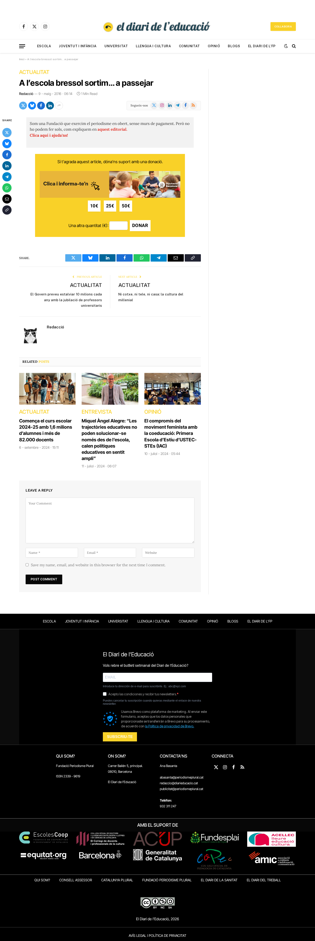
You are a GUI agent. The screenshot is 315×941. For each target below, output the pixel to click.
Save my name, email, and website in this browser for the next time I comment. (98, 565)
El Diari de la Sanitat (219, 880)
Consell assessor (75, 880)
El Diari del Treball (264, 880)
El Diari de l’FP (262, 46)
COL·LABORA (283, 26)
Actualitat (34, 72)
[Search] (293, 46)
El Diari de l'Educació (122, 782)
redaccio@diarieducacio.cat (179, 783)
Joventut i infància (78, 46)
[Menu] (22, 46)
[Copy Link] (7, 210)
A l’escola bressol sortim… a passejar (86, 83)
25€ (110, 206)
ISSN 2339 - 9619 (68, 776)
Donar (140, 225)
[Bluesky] (7, 143)
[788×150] (110, 196)
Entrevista (97, 412)
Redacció (26, 93)
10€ (94, 206)
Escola (44, 46)
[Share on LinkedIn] (50, 105)
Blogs (234, 46)
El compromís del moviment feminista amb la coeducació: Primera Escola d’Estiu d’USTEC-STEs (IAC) (170, 433)
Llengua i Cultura (153, 46)
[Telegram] (7, 176)
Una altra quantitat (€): (88, 225)
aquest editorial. (112, 129)
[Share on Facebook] (41, 105)
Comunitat (189, 46)
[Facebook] (7, 154)
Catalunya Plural (117, 880)
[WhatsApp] (7, 187)
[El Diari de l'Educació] (157, 26)
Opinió (214, 46)
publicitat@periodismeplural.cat (181, 789)
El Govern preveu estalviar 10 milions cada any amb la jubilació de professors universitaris (66, 299)
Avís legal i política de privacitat (157, 935)
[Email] (7, 199)
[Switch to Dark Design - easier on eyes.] (286, 46)
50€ (126, 206)
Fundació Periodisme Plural (75, 766)
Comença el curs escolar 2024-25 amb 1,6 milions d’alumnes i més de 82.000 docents (45, 430)
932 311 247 (168, 806)
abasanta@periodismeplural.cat (181, 777)
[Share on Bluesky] (32, 105)
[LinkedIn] (7, 165)
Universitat (116, 46)
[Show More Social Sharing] (59, 105)
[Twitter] (7, 132)
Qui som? (42, 880)
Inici (21, 59)
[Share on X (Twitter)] (23, 105)
